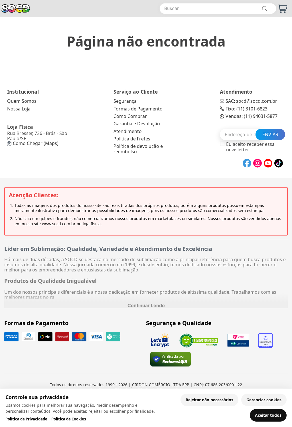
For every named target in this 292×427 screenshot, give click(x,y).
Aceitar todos (268, 415)
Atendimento (127, 131)
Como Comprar (130, 116)
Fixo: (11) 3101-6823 (246, 109)
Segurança (125, 101)
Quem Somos (21, 101)
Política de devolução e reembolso (138, 148)
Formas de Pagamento (138, 109)
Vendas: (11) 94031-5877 (251, 116)
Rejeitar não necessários (209, 399)
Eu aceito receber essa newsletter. (250, 147)
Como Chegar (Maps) (35, 143)
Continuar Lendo (146, 305)
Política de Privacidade (26, 419)
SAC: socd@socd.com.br (251, 101)
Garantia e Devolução (136, 123)
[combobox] (217, 8)
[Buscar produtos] (264, 8)
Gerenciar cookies (263, 399)
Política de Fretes (131, 139)
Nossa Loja (19, 109)
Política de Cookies (68, 419)
